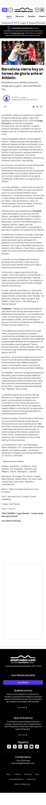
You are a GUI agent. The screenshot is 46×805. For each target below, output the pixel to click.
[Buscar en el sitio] (11, 10)
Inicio (9, 16)
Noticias (20, 16)
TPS (15, 23)
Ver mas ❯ (22, 707)
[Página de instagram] (20, 748)
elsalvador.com (18, 33)
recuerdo (37, 211)
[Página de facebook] (9, 748)
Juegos (23, 23)
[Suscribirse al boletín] (5, 10)
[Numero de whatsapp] (26, 748)
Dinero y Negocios (22, 784)
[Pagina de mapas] (37, 10)
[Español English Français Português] (42, 10)
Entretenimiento (16, 779)
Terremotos (6, 23)
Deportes (31, 779)
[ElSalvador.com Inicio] (24, 9)
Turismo (31, 16)
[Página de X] (15, 748)
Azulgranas (7, 308)
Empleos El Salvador (37, 23)
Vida (37, 774)
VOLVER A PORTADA (11, 521)
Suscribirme (23, 682)
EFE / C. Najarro (21, 97)
